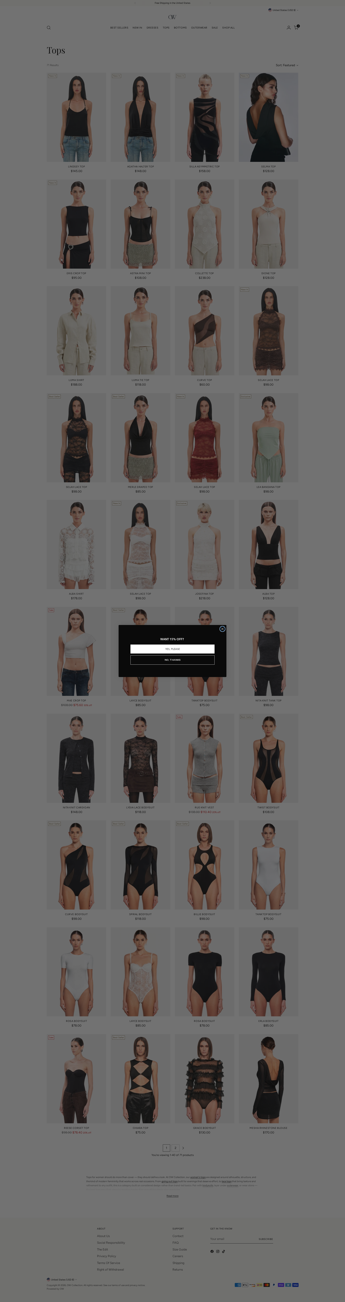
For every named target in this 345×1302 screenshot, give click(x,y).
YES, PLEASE (172, 649)
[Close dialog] (222, 628)
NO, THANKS (173, 659)
